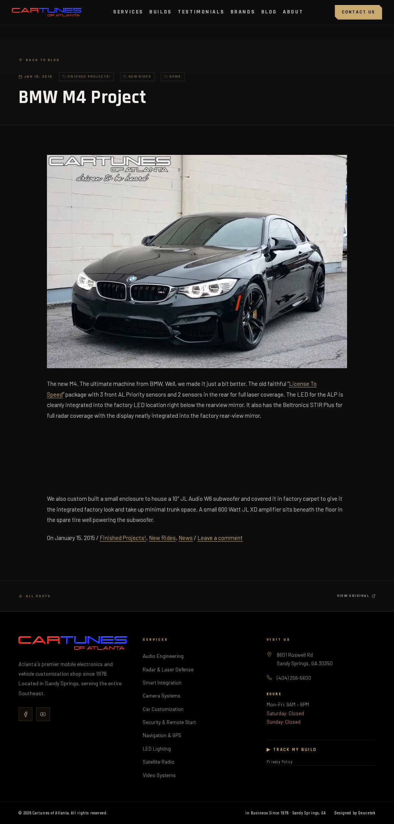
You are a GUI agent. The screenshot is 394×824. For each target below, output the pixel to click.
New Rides (162, 537)
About (293, 11)
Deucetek (367, 812)
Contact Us (359, 12)
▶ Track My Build (292, 750)
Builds (160, 11)
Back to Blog (43, 60)
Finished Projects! (123, 537)
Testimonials (201, 11)
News (186, 537)
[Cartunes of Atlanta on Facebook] (25, 714)
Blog (269, 11)
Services (128, 11)
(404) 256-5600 (294, 677)
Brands (242, 11)
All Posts (38, 596)
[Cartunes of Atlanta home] (47, 12)
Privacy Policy (280, 761)
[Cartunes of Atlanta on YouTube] (43, 714)
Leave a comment (220, 537)
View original (353, 595)
